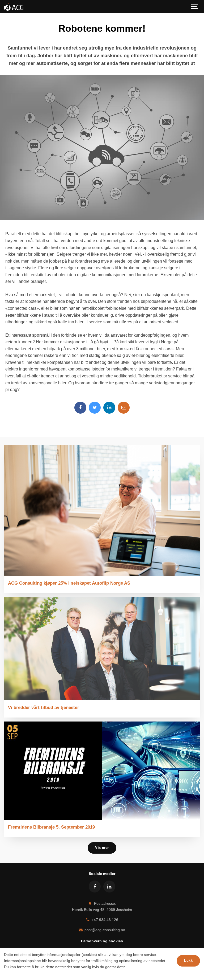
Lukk (188, 961)
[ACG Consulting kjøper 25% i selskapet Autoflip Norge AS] (102, 510)
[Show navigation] (194, 6)
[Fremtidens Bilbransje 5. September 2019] (102, 771)
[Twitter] (95, 408)
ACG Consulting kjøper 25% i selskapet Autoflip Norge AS (69, 583)
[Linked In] (109, 408)
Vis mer (102, 848)
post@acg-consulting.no (104, 930)
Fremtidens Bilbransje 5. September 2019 (51, 827)
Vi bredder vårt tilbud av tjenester (43, 707)
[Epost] (124, 408)
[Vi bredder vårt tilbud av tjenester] (102, 648)
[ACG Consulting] (13, 6)
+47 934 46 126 (104, 920)
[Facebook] (80, 408)
